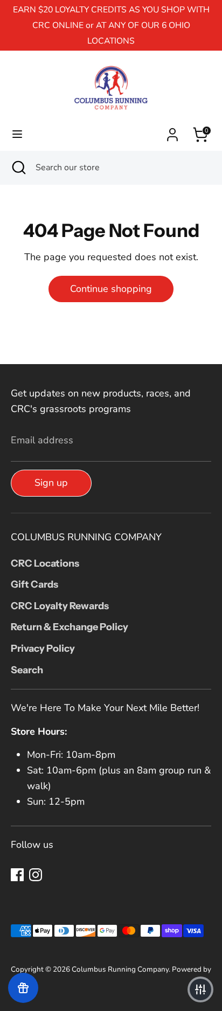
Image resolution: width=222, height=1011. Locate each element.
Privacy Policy (43, 648)
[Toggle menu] (17, 134)
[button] (200, 989)
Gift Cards (34, 584)
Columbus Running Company (120, 969)
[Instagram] (35, 874)
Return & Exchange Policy (69, 627)
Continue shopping (111, 288)
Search (27, 670)
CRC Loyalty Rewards (60, 606)
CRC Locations (45, 563)
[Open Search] (17, 167)
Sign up (51, 482)
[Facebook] (17, 874)
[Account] (172, 131)
